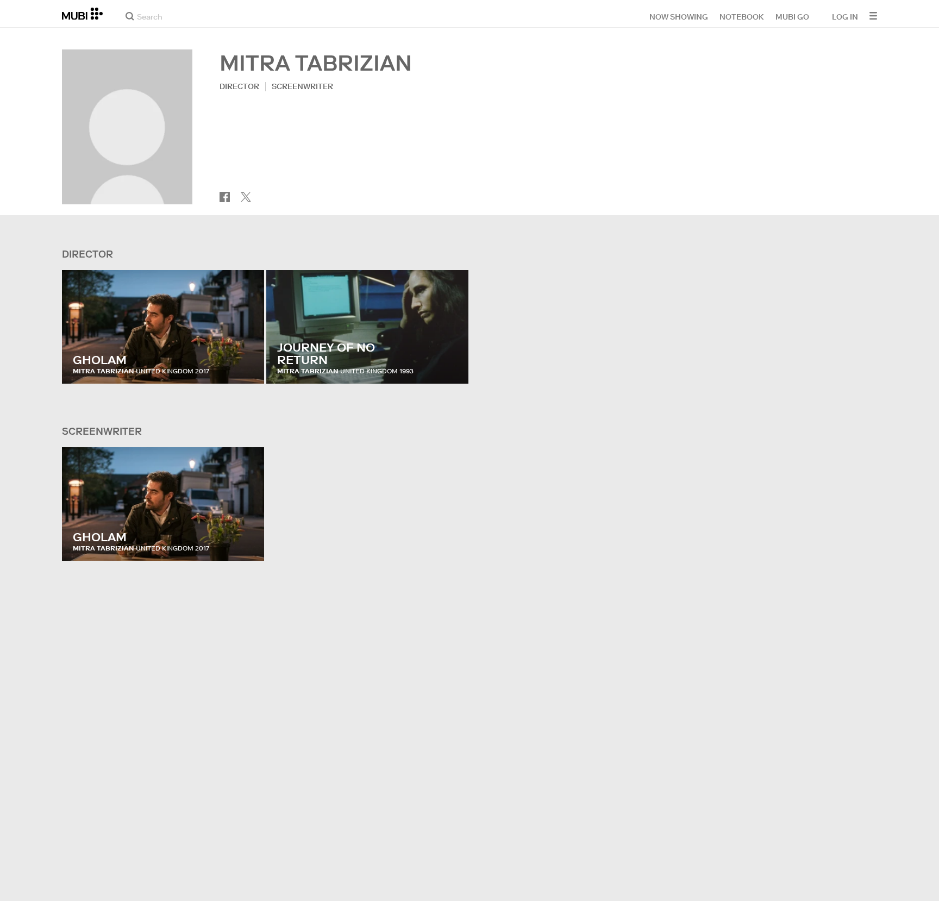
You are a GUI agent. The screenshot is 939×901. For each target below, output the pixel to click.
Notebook (741, 16)
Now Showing (678, 16)
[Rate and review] (245, 364)
